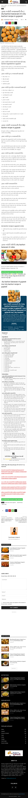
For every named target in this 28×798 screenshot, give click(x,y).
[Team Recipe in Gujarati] (2, 19)
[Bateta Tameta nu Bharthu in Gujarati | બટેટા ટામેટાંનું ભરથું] (5, 663)
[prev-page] (2, 569)
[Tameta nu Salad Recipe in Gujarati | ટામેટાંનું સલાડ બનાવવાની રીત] (5, 564)
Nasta (5, 5)
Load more (14, 668)
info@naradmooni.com (11, 778)
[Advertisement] (14, 621)
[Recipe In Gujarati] (14, 753)
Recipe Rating (4, 576)
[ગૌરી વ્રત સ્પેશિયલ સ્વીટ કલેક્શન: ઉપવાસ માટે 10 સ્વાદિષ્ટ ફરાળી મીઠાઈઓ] (5, 649)
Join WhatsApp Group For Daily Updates (12, 272)
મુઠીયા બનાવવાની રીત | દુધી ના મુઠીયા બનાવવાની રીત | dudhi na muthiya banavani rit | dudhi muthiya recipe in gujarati (13, 494)
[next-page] (4, 569)
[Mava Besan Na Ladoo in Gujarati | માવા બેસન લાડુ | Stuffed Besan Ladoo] (5, 641)
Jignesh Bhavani (22, 794)
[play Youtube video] (14, 257)
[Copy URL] (15, 23)
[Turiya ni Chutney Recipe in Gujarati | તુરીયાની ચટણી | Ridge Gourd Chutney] (5, 656)
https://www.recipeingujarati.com (14, 539)
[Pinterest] (9, 23)
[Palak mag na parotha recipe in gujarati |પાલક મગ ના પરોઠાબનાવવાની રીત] (5, 557)
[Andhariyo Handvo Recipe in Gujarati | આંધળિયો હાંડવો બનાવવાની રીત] (5, 694)
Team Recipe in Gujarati (8, 19)
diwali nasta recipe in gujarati (10, 502)
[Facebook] (6, 23)
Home (2, 5)
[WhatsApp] (12, 23)
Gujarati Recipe (20, 502)
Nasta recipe (4, 504)
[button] (12, 323)
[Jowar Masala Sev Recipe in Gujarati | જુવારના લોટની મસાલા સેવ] (5, 550)
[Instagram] (15, 787)
